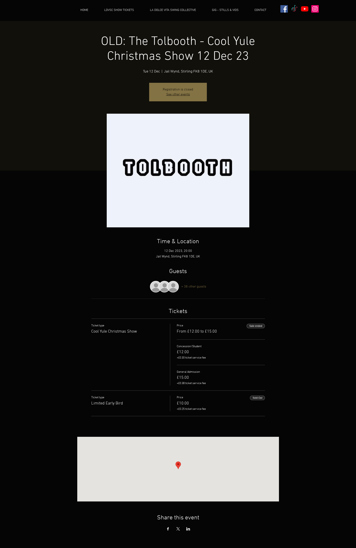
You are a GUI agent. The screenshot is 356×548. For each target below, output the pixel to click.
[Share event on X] (178, 528)
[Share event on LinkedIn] (188, 528)
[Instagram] (315, 9)
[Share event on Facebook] (168, 528)
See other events (178, 94)
